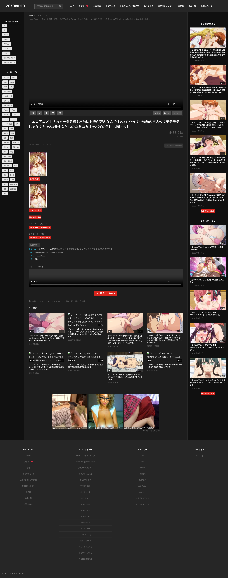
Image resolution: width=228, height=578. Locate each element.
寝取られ (16, 147)
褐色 (12, 180)
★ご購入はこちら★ (105, 293)
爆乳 (11, 170)
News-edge (85, 522)
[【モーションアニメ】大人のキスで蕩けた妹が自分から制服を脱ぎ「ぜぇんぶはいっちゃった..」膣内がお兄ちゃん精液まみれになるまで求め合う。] (208, 183)
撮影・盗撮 (7, 156)
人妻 (11, 128)
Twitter (28, 456)
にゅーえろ (85, 516)
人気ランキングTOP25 (129, 6)
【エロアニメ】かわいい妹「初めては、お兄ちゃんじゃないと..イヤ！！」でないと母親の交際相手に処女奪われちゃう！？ (46, 338)
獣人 (77, 301)
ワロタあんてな (85, 535)
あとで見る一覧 (28, 474)
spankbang (7, 91)
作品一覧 (192, 6)
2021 (13, 77)
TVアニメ (7, 44)
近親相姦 (13, 189)
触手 (5, 184)
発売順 (181, 6)
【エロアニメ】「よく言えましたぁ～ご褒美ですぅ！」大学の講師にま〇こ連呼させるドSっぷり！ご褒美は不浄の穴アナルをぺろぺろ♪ (207, 125)
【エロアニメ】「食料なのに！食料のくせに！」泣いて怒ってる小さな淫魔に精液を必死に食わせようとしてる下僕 (46, 367)
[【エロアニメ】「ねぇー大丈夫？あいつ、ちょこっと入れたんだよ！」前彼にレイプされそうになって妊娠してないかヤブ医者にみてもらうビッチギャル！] (165, 323)
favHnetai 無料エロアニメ (85, 462)
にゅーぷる (85, 504)
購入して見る (35, 179)
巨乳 (11, 152)
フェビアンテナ (85, 480)
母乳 (15, 166)
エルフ (54, 301)
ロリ (17, 124)
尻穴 (5, 152)
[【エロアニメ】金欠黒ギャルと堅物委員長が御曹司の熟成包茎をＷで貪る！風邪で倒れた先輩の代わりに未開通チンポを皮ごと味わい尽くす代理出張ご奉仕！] (208, 37)
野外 (5, 193)
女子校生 (6, 142)
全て (72, 6)
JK (11, 87)
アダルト (82, 6)
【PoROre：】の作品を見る (39, 237)
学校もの (6, 147)
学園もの (16, 142)
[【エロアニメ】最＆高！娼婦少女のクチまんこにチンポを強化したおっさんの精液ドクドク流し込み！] (125, 362)
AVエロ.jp (199, 456)
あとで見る (148, 6)
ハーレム (16, 115)
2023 (12, 82)
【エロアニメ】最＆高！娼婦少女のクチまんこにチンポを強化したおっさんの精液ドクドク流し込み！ (124, 377)
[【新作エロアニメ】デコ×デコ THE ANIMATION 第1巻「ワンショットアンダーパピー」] (208, 333)
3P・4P (6, 77)
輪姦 (5, 189)
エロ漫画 (97, 6)
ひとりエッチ (8, 105)
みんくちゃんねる (85, 547)
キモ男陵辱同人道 (85, 559)
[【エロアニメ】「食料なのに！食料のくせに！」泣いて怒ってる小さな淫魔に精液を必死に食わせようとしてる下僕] (46, 357)
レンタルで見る (35, 210)
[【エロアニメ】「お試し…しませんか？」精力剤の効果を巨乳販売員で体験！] (86, 357)
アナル (6, 110)
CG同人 (6, 39)
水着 (5, 170)
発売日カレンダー (165, 6)
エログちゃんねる (85, 474)
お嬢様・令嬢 (8, 96)
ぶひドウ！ (85, 498)
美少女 (12, 175)
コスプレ (6, 115)
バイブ (6, 119)
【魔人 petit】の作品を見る (39, 227)
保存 (59, 113)
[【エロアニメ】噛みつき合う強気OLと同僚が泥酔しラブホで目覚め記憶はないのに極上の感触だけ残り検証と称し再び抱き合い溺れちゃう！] (208, 75)
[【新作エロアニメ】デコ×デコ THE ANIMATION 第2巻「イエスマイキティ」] (208, 300)
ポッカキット (85, 492)
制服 (11, 138)
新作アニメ (110, 6)
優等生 (6, 133)
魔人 (37, 259)
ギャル (13, 110)
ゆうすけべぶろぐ (85, 553)
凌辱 (12, 133)
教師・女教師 (8, 161)
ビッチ (13, 119)
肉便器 (6, 180)
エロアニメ (7, 49)
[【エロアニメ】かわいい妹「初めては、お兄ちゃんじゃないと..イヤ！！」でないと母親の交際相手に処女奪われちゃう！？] (46, 323)
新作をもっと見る (207, 393)
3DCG (6, 35)
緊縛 (5, 175)
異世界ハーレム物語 (47, 249)
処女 (5, 138)
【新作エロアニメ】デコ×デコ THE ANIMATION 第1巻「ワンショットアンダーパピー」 (207, 347)
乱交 (5, 128)
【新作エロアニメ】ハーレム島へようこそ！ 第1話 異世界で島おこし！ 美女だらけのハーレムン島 (207, 382)
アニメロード (85, 528)
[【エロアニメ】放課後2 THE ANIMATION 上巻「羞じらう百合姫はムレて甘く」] (165, 357)
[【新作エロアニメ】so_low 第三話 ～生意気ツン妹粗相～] (208, 235)
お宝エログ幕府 (85, 541)
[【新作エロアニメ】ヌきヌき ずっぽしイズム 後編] (208, 267)
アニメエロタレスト (85, 468)
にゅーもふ (85, 510)
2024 (5, 87)
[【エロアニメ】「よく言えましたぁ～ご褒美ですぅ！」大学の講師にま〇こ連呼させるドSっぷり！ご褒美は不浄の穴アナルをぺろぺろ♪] (208, 110)
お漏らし (6, 101)
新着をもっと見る (207, 211)
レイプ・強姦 (8, 124)
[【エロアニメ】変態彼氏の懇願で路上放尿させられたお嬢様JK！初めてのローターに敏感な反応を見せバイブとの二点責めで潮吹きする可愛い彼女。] (208, 145)
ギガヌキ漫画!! (85, 486)
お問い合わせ (206, 6)
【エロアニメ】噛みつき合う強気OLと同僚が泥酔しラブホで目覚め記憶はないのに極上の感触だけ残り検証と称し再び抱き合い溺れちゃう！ (208, 90)
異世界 (82, 301)
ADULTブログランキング (85, 456)
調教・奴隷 (13, 184)
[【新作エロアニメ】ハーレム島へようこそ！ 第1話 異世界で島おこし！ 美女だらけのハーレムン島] (208, 368)
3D (4, 30)
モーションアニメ (9, 62)
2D (4, 25)
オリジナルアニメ (9, 58)
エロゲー (6, 53)
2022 (5, 82)
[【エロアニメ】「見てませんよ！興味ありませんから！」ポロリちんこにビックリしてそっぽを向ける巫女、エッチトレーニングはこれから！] (86, 320)
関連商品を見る (35, 217)
